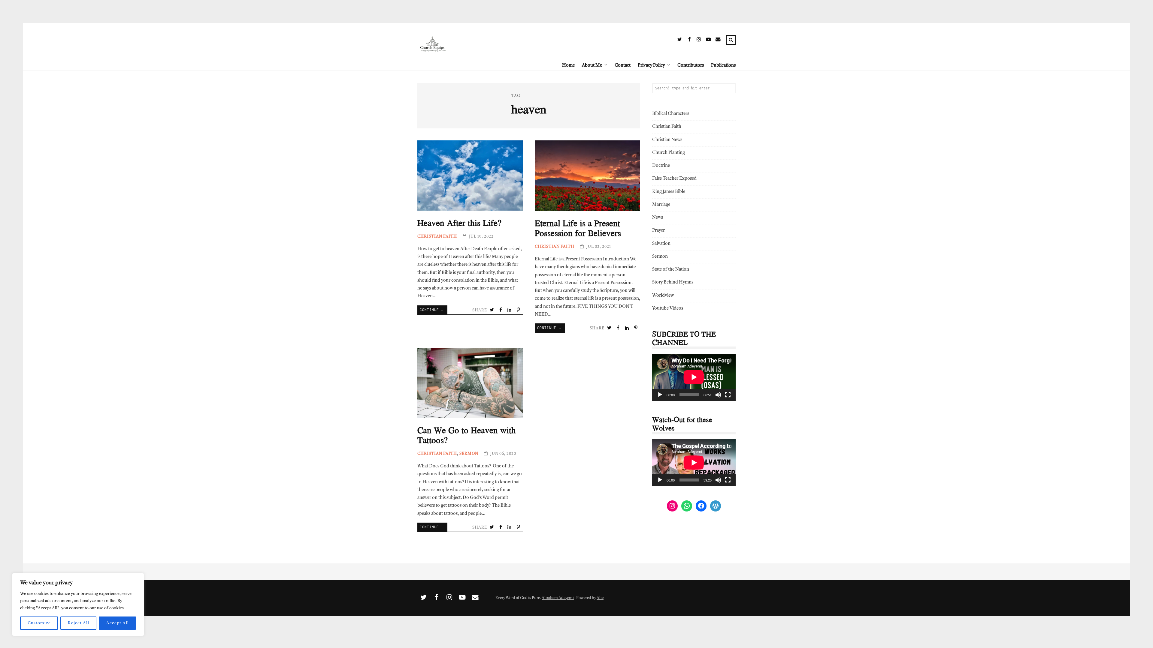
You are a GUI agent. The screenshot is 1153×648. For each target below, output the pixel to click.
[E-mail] (718, 40)
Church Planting (668, 153)
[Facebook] (689, 40)
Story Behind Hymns (672, 282)
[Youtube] (708, 40)
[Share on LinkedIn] (510, 310)
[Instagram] (699, 40)
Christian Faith (437, 236)
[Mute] (718, 395)
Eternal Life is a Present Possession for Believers (587, 175)
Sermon (468, 454)
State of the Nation (670, 269)
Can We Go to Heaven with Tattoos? (470, 383)
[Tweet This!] (492, 310)
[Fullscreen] (728, 395)
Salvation (661, 244)
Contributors (690, 65)
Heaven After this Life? (470, 175)
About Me (592, 65)
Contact (623, 65)
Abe (600, 598)
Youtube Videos (667, 308)
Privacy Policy (651, 65)
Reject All (78, 623)
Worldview (663, 295)
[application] (694, 377)
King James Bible (668, 192)
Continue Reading (433, 310)
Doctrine (661, 166)
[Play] (660, 395)
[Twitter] (679, 40)
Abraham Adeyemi (558, 598)
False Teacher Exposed (674, 178)
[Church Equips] (433, 65)
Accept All (117, 623)
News (657, 217)
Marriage (661, 204)
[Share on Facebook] (501, 310)
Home (568, 65)
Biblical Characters (670, 114)
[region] (78, 604)
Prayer (658, 230)
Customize (39, 623)
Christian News (667, 140)
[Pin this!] (519, 310)
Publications (723, 65)
